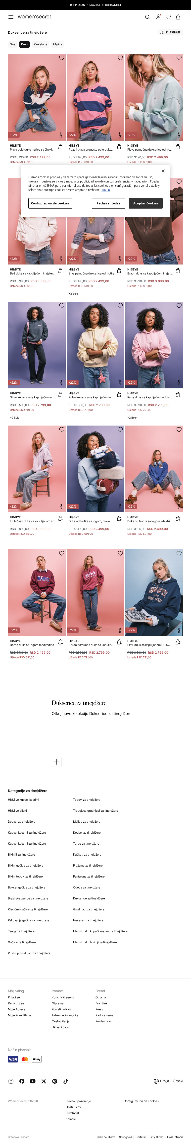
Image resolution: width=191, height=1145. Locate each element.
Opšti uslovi (74, 1107)
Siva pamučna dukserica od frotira (91, 273)
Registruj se (16, 1003)
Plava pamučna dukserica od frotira (150, 149)
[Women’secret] (34, 16)
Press (99, 1009)
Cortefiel (141, 1137)
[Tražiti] (147, 17)
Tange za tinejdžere (21, 931)
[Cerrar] (163, 171)
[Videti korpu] (178, 17)
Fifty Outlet (156, 1137)
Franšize (101, 1003)
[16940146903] (62, 553)
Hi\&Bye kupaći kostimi (23, 799)
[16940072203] (179, 58)
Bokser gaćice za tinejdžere (27, 887)
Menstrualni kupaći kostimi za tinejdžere (100, 931)
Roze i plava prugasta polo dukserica (91, 149)
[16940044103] (62, 306)
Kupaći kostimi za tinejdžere (27, 832)
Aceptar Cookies (145, 203)
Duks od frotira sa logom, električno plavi (150, 521)
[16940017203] (120, 553)
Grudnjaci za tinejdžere (88, 909)
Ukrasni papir (60, 1027)
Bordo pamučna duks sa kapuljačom (91, 645)
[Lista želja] (168, 17)
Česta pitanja (60, 1021)
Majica (57, 44)
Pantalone (40, 44)
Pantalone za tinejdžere (89, 876)
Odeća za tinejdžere (86, 887)
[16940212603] (120, 430)
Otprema (57, 1003)
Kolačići (71, 1119)
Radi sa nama (104, 1015)
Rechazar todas (108, 203)
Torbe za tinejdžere (86, 843)
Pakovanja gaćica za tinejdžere (28, 920)
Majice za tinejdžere (86, 821)
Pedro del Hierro (105, 1137)
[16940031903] (179, 430)
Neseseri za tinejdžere (88, 920)
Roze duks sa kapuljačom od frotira (150, 397)
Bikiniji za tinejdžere (21, 854)
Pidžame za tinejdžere (88, 865)
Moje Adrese (16, 1009)
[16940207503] (62, 430)
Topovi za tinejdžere (86, 799)
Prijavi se (14, 997)
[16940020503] (120, 306)
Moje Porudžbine (19, 1015)
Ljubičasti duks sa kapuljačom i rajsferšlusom (33, 521)
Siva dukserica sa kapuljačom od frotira (33, 397)
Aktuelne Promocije (65, 1015)
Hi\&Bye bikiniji (18, 810)
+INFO (105, 190)
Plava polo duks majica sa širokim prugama (33, 149)
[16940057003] (179, 306)
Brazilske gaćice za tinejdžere (28, 898)
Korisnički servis (63, 997)
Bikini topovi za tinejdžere (25, 876)
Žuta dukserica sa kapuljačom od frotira (91, 397)
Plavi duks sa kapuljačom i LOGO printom (150, 645)
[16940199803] (120, 58)
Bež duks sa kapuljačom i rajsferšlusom (33, 273)
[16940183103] (179, 182)
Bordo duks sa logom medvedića (32, 645)
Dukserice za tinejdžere (89, 898)
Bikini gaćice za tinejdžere (26, 865)
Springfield (125, 1137)
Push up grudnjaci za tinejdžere (29, 953)
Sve (12, 44)
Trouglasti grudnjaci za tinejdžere (95, 810)
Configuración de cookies (141, 1101)
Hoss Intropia (175, 1137)
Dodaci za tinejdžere (22, 821)
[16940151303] (62, 58)
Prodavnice (103, 1021)
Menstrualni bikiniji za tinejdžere (95, 942)
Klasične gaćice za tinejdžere (28, 909)
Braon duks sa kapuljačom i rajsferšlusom (150, 273)
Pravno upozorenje (78, 1101)
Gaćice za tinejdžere (22, 942)
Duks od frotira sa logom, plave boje (91, 521)
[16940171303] (179, 553)
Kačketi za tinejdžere (87, 854)
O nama (101, 997)
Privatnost (72, 1113)
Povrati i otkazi (61, 1009)
